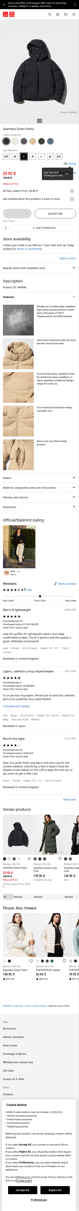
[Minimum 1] (7, 213)
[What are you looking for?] (50, 14)
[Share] (6, 228)
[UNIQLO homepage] (8, 14)
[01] (15, 141)
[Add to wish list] (31, 529)
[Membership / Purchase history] (58, 14)
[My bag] (66, 14)
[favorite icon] (31, 961)
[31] (32, 141)
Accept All (22, 1190)
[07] (24, 141)
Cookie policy (24, 1180)
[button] (18, 320)
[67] (50, 141)
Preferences (39, 1199)
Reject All (55, 1190)
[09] (6, 141)
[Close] (67, 174)
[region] (39, 1155)
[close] (4, 5)
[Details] (72, 199)
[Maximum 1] (27, 213)
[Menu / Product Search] (74, 14)
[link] (43, 4)
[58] (41, 141)
